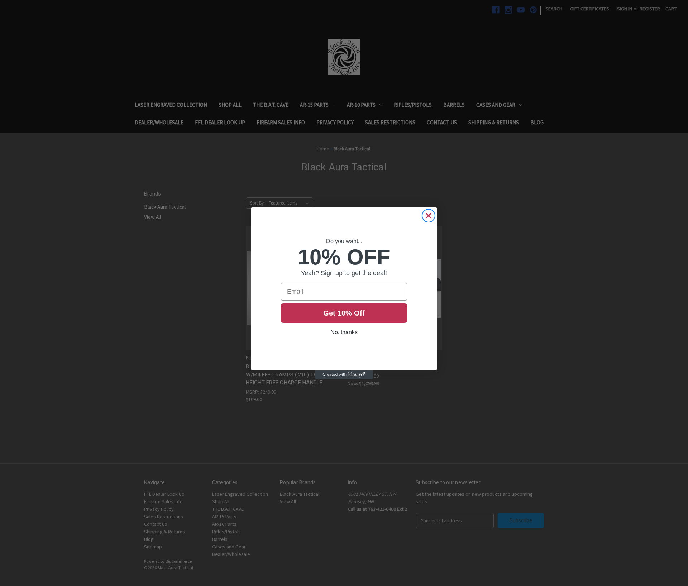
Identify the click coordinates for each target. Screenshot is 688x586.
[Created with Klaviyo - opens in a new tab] (344, 374)
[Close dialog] (428, 215)
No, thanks (344, 332)
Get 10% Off (344, 313)
